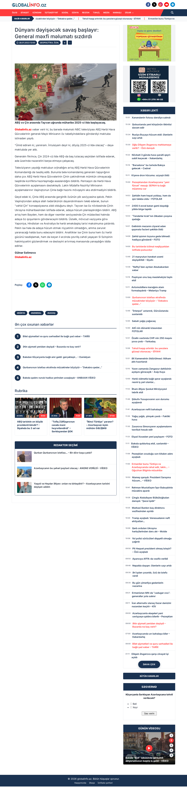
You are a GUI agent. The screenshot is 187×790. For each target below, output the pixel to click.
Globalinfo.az (23, 129)
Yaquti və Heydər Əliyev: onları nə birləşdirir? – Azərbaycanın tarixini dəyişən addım (72, 485)
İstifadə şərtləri (105, 783)
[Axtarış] (172, 13)
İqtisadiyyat (51, 12)
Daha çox (149, 664)
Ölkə (14, 12)
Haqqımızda (80, 783)
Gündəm (36, 12)
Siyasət (25, 12)
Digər (128, 12)
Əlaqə (92, 783)
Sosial (65, 12)
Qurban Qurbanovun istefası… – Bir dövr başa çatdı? (63, 452)
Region (85, 12)
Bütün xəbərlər (149, 676)
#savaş (51, 313)
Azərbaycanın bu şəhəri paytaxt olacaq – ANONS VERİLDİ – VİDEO (70, 468)
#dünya (21, 313)
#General (36, 313)
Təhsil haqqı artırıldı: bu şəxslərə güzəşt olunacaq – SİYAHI (67, 18)
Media (106, 12)
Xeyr (135, 707)
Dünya (75, 12)
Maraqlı (117, 12)
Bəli (135, 703)
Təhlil (96, 12)
